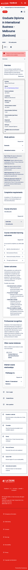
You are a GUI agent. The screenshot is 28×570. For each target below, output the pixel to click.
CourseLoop (24, 568)
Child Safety (8, 521)
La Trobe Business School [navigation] (12, 88)
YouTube (15, 488)
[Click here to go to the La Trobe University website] (4, 3)
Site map (7, 537)
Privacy (6, 552)
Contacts (7, 529)
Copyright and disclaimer (11, 560)
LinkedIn (20, 488)
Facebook (6, 488)
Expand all (20, 141)
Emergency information (10, 514)
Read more (21, 76)
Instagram (14, 490)
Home (2, 7)
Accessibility (8, 544)
